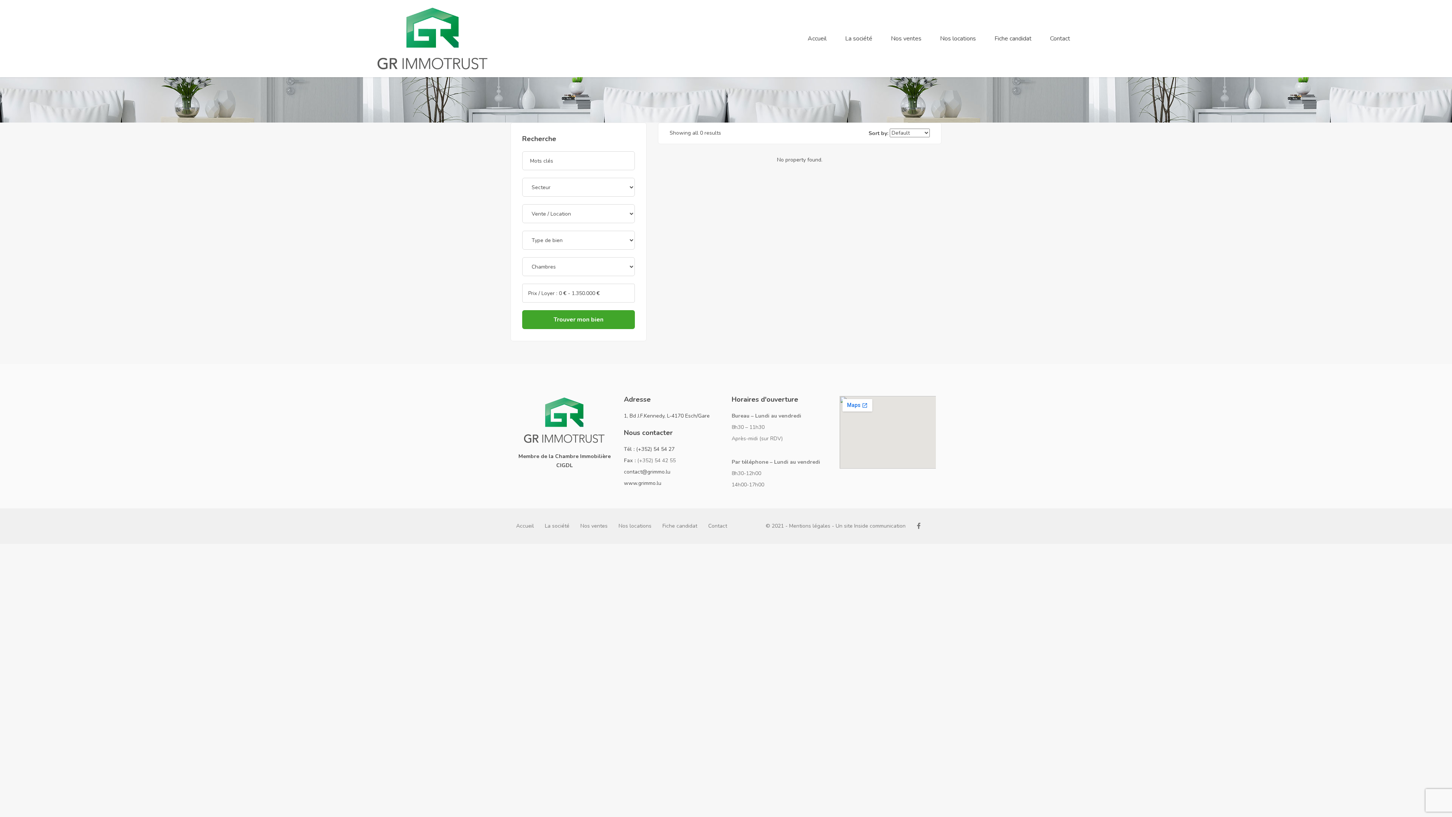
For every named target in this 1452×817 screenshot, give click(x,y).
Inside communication (880, 526)
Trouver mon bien (578, 319)
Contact (1060, 38)
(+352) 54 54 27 (655, 449)
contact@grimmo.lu (647, 471)
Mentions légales (809, 526)
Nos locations (958, 38)
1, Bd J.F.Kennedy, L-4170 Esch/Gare (667, 415)
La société (858, 38)
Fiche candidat (1013, 38)
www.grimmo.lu (642, 483)
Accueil (817, 38)
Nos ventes (906, 38)
